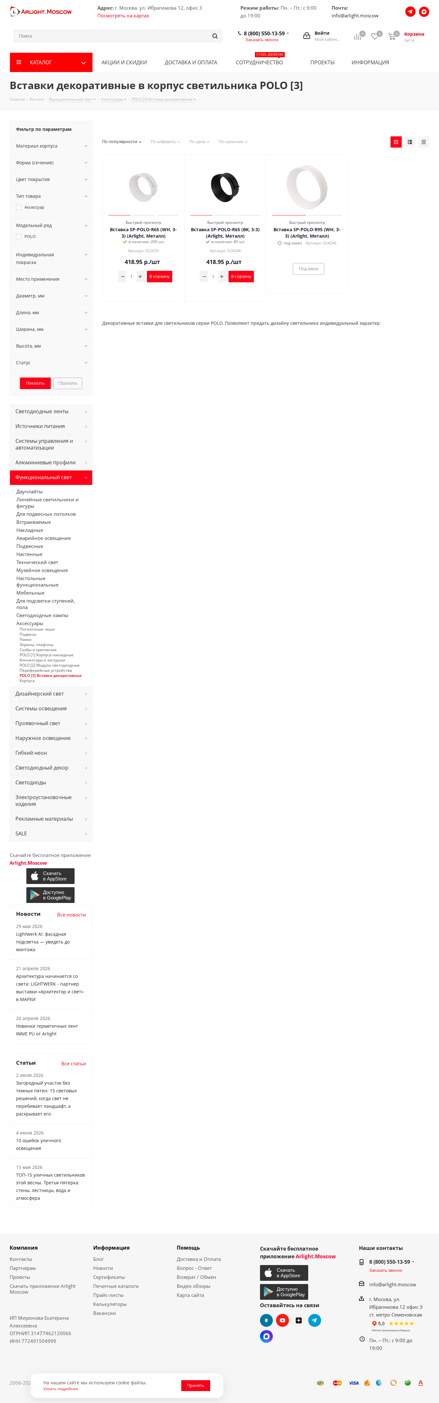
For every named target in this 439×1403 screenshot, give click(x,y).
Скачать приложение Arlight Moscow (43, 1289)
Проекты (20, 1277)
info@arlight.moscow (355, 15)
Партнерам (23, 1268)
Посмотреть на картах (123, 15)
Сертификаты (109, 1277)
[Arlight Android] (51, 895)
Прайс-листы (108, 1295)
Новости (103, 1268)
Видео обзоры (194, 1286)
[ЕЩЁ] (419, 62)
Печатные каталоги (116, 1286)
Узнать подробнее (60, 1388)
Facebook (266, 1336)
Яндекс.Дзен (298, 1320)
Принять (195, 1385)
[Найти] (215, 36)
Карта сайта (190, 1295)
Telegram (314, 1320)
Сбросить (67, 383)
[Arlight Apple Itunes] (51, 876)
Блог (98, 1259)
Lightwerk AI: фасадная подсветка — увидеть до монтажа (43, 941)
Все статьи (73, 1063)
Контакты (21, 1259)
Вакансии (104, 1313)
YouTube (282, 1320)
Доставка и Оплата (199, 1259)
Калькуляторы (110, 1304)
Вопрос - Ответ (194, 1268)
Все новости (71, 914)
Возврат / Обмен (196, 1277)
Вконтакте (266, 1320)
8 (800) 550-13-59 (264, 33)
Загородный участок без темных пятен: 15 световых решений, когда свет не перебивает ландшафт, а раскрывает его (46, 1098)
